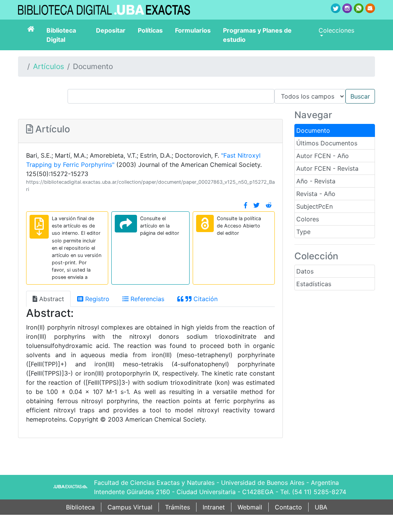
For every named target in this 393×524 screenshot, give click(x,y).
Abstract (50, 299)
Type (303, 232)
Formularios (193, 30)
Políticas (150, 30)
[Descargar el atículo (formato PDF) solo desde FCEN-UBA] (39, 227)
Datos (305, 271)
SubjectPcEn (314, 206)
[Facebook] (245, 205)
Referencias (146, 299)
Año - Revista (315, 181)
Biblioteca (80, 507)
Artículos (48, 66)
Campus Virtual (129, 507)
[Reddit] (269, 205)
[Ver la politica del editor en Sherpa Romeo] (205, 223)
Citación (205, 299)
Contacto (288, 507)
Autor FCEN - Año (322, 156)
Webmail (250, 507)
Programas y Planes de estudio (257, 34)
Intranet (214, 507)
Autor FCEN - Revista (327, 168)
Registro (96, 299)
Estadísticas (313, 284)
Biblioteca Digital (61, 34)
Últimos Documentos (326, 143)
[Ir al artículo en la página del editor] (126, 223)
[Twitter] (256, 205)
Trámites (177, 507)
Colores (307, 219)
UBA (321, 507)
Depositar (110, 30)
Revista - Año (315, 194)
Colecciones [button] (336, 30)
